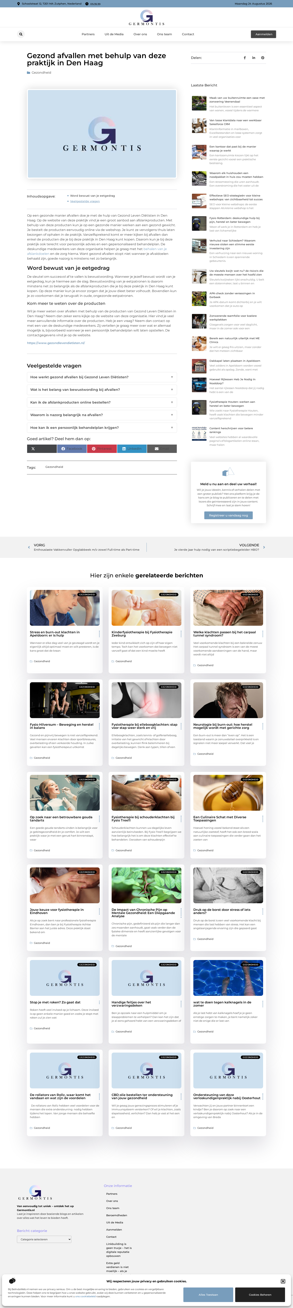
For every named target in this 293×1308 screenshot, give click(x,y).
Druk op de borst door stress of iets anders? (221, 911)
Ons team (164, 34)
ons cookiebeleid (85, 1296)
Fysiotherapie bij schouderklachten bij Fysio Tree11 (143, 818)
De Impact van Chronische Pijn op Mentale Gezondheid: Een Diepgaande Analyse (143, 913)
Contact (188, 34)
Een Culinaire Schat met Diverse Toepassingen (219, 818)
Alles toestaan (208, 1294)
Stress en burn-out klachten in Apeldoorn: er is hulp (55, 633)
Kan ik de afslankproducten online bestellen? (102, 402)
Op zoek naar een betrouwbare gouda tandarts (61, 818)
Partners (88, 34)
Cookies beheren (260, 1294)
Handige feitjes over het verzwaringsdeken (131, 1003)
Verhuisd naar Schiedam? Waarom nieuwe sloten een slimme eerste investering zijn (232, 244)
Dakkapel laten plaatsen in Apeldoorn (234, 360)
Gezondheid (41, 72)
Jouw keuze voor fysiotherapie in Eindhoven (57, 911)
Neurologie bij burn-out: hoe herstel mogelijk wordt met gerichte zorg (222, 726)
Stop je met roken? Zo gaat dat (55, 1002)
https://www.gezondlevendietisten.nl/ (56, 343)
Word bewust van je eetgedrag (92, 195)
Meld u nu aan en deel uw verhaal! (228, 484)
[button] (283, 1281)
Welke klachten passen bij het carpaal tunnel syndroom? (224, 633)
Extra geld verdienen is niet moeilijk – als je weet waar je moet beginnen (118, 1271)
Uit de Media (114, 34)
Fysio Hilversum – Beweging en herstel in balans (61, 726)
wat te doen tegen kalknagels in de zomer (222, 1003)
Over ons (140, 34)
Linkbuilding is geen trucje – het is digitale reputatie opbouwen (119, 1249)
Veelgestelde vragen (85, 201)
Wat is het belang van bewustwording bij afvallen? (102, 390)
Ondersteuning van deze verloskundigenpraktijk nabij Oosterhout (227, 1096)
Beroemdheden (116, 1215)
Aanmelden (114, 1229)
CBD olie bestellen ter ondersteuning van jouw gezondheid (142, 1096)
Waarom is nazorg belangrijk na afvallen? (102, 415)
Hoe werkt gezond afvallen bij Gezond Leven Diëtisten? (102, 377)
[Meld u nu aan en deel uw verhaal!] (228, 472)
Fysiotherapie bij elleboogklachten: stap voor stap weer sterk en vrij (144, 726)
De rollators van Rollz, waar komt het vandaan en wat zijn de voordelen (60, 1096)
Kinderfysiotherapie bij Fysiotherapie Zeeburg (142, 633)
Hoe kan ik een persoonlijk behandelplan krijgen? (102, 428)
